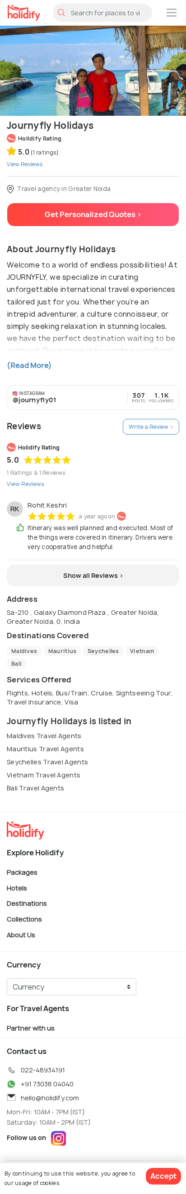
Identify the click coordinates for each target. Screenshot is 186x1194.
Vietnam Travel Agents (43, 775)
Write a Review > (151, 427)
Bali (16, 663)
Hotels (17, 887)
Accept (163, 1176)
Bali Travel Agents (35, 788)
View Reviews (26, 484)
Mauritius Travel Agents (45, 749)
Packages (22, 872)
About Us (21, 934)
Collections (24, 919)
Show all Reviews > (93, 575)
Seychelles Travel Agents (47, 762)
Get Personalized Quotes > (93, 214)
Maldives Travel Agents (44, 735)
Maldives (24, 651)
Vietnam (142, 651)
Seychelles (103, 651)
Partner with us (31, 1028)
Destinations (27, 903)
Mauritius (62, 651)
